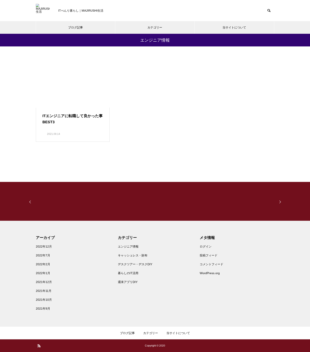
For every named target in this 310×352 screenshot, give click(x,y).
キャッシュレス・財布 (132, 255)
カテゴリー (154, 27)
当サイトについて (234, 27)
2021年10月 (44, 299)
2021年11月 (43, 290)
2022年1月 (43, 273)
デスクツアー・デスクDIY (135, 264)
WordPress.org (210, 273)
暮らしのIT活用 (128, 273)
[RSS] (39, 346)
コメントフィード (211, 264)
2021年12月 (44, 282)
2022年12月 (44, 246)
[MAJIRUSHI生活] (43, 11)
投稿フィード (208, 255)
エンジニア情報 (128, 246)
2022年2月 (43, 264)
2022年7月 (43, 255)
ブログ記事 (75, 27)
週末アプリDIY (127, 282)
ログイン (206, 246)
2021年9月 (43, 308)
